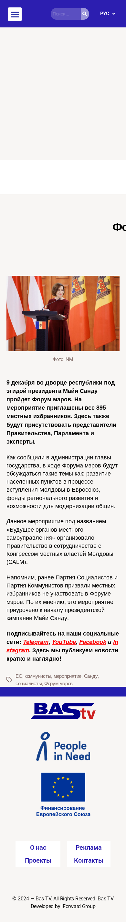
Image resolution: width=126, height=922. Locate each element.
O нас (38, 847)
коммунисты (38, 675)
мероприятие (67, 675)
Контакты (88, 860)
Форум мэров (58, 683)
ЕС (19, 675)
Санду (91, 675)
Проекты (38, 860)
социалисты (29, 683)
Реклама (89, 847)
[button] (15, 14)
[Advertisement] (63, 93)
